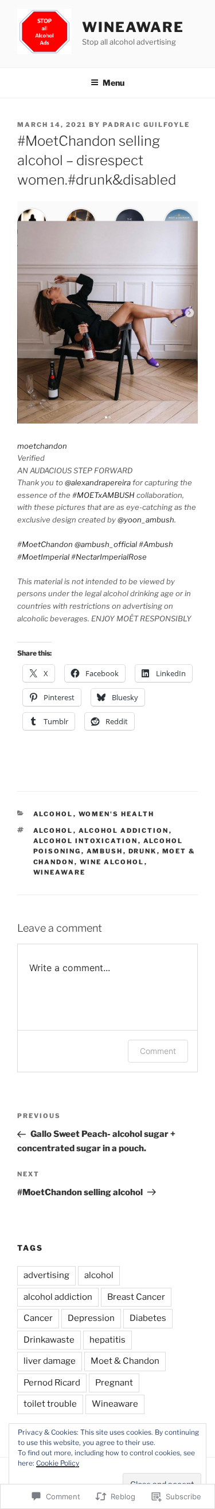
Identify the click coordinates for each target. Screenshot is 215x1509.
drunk (142, 851)
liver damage (50, 1361)
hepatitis (107, 1340)
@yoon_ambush (146, 519)
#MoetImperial (43, 556)
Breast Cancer (136, 1297)
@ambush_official (106, 544)
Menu (113, 82)
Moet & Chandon (125, 1361)
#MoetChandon (45, 544)
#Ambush (156, 544)
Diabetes (148, 1318)
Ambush (105, 851)
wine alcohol (112, 862)
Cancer (38, 1318)
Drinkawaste (49, 1340)
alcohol (53, 814)
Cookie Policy (57, 1463)
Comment (158, 1051)
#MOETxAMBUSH (103, 495)
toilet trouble (50, 1404)
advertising (46, 1275)
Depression (91, 1318)
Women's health (117, 814)
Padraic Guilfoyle (146, 125)
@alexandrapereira (98, 482)
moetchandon (42, 445)
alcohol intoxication (85, 841)
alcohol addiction (124, 831)
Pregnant (114, 1383)
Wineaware (132, 27)
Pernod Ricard (52, 1383)
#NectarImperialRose (109, 556)
